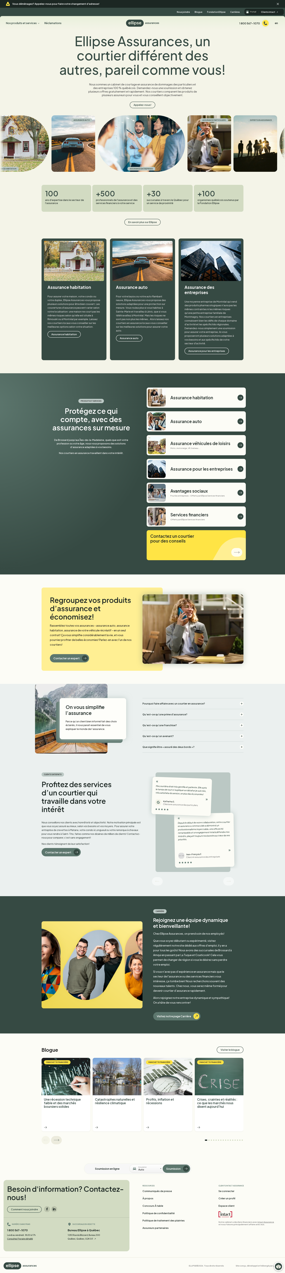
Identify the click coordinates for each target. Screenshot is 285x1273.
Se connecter (226, 1191)
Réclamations (52, 23)
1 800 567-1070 (17, 1230)
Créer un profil (226, 1198)
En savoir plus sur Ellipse (142, 222)
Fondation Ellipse (216, 12)
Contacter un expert (66, 658)
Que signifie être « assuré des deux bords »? (168, 746)
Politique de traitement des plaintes (163, 1220)
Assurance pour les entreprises (206, 350)
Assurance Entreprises (85, 169)
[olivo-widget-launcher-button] (278, 1266)
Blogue (198, 12)
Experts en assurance (205, 120)
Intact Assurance (266, 1222)
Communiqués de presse (157, 1191)
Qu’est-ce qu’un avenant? (158, 736)
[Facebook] (47, 1209)
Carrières (235, 12)
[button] (278, 4)
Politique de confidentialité (158, 1213)
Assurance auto (26, 120)
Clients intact (268, 12)
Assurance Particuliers (158, 120)
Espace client (226, 1205)
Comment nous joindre (24, 1209)
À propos (147, 1198)
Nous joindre (183, 12)
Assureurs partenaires (155, 1227)
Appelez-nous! (142, 104)
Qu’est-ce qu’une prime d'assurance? (164, 714)
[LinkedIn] (54, 1209)
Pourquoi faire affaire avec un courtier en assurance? (173, 703)
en (276, 23)
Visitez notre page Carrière (174, 1016)
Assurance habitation (267, 169)
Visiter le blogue (230, 1049)
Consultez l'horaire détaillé (20, 1238)
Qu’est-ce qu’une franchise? (159, 725)
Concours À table (152, 1205)
